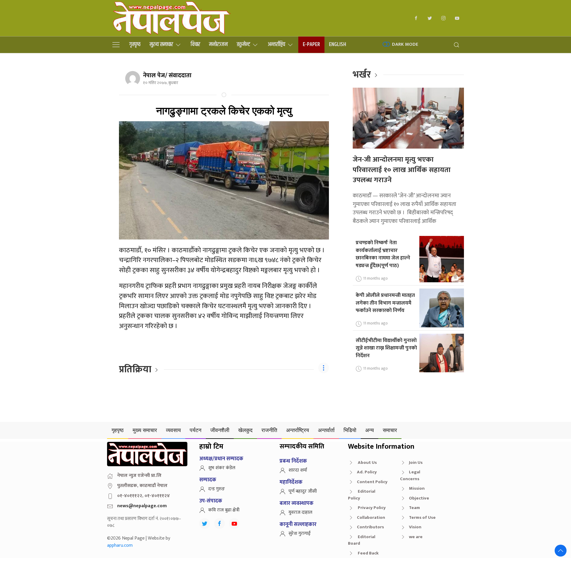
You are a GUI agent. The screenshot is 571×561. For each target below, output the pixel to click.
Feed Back (368, 553)
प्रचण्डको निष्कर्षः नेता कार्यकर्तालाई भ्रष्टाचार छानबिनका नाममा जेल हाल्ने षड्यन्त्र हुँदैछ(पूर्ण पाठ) (383, 254)
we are (416, 536)
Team (414, 507)
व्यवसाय (173, 430)
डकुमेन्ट (243, 44)
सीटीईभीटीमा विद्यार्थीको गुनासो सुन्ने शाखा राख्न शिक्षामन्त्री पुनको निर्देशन (386, 348)
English (337, 44)
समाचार (390, 430)
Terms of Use (422, 517)
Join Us (416, 462)
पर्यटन (195, 430)
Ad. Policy (367, 472)
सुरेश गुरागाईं (299, 534)
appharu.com (120, 545)
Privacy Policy (371, 507)
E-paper (311, 44)
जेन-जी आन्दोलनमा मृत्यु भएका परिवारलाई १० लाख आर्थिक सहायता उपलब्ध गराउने (402, 170)
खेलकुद (245, 430)
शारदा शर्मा (297, 470)
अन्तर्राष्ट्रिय (276, 44)
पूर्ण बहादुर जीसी (302, 491)
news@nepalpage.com (142, 506)
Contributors (370, 527)
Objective (419, 498)
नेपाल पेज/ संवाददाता (167, 75)
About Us (367, 462)
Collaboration (371, 517)
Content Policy (372, 482)
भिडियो (349, 430)
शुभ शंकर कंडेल (221, 468)
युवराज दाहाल (300, 512)
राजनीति (269, 430)
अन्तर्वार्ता (326, 430)
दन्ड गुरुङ (216, 489)
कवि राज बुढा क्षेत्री (223, 510)
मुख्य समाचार (161, 44)
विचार (195, 44)
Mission (417, 488)
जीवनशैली (219, 430)
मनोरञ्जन (218, 44)
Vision (415, 527)
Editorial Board (361, 540)
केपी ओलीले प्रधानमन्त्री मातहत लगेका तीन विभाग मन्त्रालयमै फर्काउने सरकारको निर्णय (385, 303)
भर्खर (362, 75)
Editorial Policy (361, 495)
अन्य (369, 430)
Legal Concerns (410, 475)
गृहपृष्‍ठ (135, 44)
